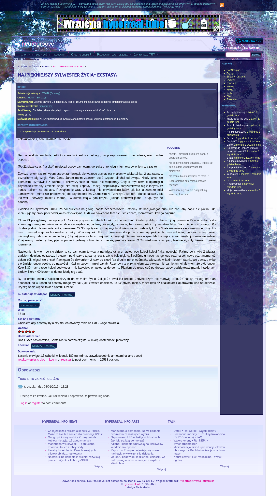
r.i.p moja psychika (237, 161)
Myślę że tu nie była (237, 118)
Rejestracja (252, 47)
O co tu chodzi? (81, 54)
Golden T (232, 141)
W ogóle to (232, 174)
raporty (25, 54)
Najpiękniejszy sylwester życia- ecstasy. (44, 131)
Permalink (20, 386)
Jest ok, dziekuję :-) (237, 125)
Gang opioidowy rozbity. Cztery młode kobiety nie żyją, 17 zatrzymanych (72, 439)
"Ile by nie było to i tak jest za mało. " (188, 176)
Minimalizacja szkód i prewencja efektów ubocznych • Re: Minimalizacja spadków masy (199, 450)
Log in (53, 359)
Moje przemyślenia (237, 190)
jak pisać (41, 54)
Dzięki (230, 144)
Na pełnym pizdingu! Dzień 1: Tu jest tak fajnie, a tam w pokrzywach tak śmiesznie (191, 166)
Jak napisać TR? (144, 54)
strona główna (28, 66)
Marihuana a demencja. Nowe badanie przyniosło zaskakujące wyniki (135, 432)
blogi (46, 66)
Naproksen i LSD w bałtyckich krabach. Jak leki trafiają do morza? (136, 439)
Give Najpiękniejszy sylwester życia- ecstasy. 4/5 (30, 331)
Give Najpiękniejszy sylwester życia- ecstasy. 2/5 (23, 331)
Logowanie (231, 47)
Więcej (98, 466)
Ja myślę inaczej (236, 112)
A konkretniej (234, 183)
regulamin (59, 54)
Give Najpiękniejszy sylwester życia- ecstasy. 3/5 (26, 331)
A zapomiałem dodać (238, 167)
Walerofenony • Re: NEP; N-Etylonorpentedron (191, 442)
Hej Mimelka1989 (236, 131)
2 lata (230, 157)
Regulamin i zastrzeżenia (112, 54)
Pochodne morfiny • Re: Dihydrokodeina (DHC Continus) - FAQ (199, 435)
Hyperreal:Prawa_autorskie (196, 480)
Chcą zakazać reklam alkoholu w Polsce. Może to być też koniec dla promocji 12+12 (75, 432)
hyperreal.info (132, 484)
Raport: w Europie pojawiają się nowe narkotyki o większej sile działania (135, 452)
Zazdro (231, 138)
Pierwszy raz (46, 106)
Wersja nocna (249, 41)
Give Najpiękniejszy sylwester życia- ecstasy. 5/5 (33, 331)
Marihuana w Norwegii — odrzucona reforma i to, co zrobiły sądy (71, 445)
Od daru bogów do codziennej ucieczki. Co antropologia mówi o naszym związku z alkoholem (138, 460)
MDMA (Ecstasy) (51, 93)
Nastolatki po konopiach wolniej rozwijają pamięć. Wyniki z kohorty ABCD (74, 458)
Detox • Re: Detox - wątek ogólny (195, 430)
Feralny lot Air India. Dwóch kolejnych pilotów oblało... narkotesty (72, 452)
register (66, 359)
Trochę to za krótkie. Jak (38, 379)
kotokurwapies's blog (68, 66)
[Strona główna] (34, 44)
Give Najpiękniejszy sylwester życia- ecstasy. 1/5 (19, 331)
